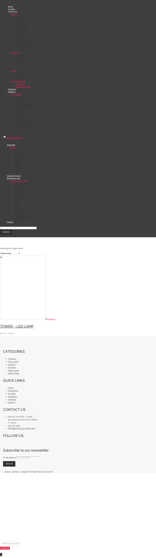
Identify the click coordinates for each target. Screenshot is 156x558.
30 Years (12, 394)
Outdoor (11, 364)
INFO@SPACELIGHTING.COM (21, 428)
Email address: (10, 457)
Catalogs (12, 399)
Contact (11, 402)
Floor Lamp (13, 362)
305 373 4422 (14, 425)
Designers (12, 396)
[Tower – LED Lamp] (23, 319)
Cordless (12, 359)
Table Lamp (13, 370)
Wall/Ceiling (13, 373)
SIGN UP (5, 548)
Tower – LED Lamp (17, 326)
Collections (13, 391)
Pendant (12, 367)
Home (11, 388)
